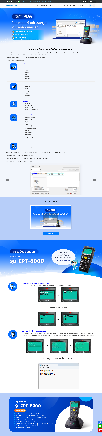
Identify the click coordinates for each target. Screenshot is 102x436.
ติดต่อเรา (80, 5)
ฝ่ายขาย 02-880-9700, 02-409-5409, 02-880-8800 (31, 1)
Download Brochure (51, 234)
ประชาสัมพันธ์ (72, 5)
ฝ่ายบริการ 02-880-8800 (47, 1)
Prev (7, 180)
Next (95, 180)
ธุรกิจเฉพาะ (48, 5)
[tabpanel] (51, 179)
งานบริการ (64, 5)
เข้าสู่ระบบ (93, 1)
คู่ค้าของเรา (56, 5)
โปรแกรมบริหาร (40, 5)
